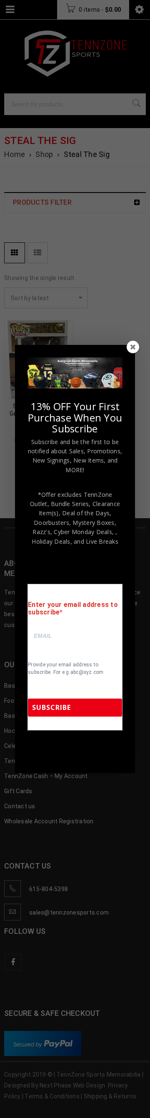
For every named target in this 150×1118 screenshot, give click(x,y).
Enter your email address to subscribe (73, 608)
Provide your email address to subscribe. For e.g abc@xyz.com (66, 668)
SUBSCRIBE (51, 707)
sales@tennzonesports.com (66, 753)
